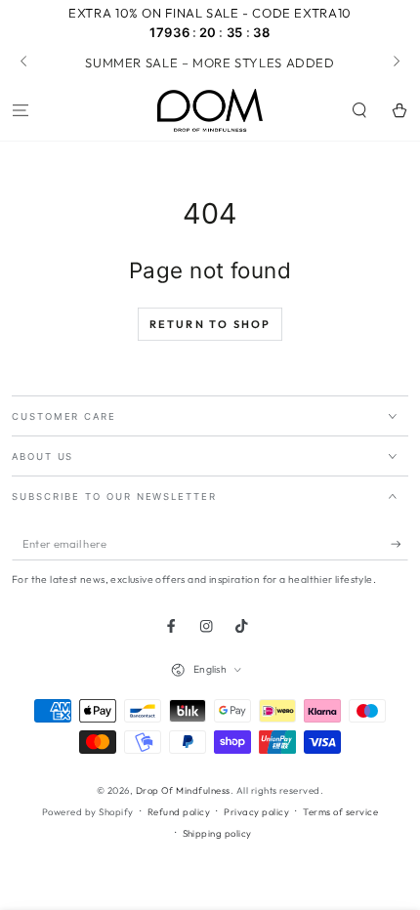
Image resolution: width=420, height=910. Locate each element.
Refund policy (178, 811)
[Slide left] (25, 62)
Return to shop (210, 324)
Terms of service (340, 811)
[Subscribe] (399, 544)
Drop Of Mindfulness (183, 790)
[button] (359, 111)
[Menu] (20, 111)
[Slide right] (395, 62)
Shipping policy (217, 833)
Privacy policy (256, 811)
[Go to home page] (210, 110)
